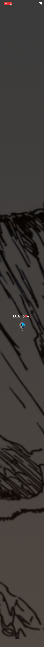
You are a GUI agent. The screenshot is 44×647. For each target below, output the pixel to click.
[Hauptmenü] (40, 3)
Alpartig (7, 3)
